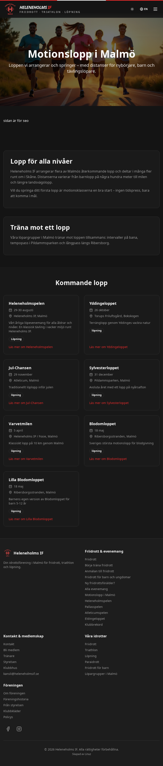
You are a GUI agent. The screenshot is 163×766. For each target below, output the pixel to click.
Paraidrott (92, 662)
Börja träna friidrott (99, 565)
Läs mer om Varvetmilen (26, 459)
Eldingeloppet (95, 619)
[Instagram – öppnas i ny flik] (19, 729)
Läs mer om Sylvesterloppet (109, 403)
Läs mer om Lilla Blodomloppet (31, 519)
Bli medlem (11, 650)
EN (146, 9)
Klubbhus (10, 668)
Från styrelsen (13, 705)
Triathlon (91, 650)
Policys (8, 717)
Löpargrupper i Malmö (101, 674)
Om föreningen (14, 693)
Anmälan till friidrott (99, 571)
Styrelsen (10, 662)
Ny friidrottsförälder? (100, 583)
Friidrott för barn (97, 668)
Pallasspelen (94, 607)
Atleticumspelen (96, 613)
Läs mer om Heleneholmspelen (31, 347)
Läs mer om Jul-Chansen (26, 403)
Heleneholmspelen (98, 601)
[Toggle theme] (132, 9)
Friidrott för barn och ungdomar (108, 577)
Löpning (91, 656)
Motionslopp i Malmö (100, 595)
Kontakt (8, 644)
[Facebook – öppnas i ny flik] (8, 729)
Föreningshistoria (15, 699)
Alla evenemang (96, 589)
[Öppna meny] (155, 9)
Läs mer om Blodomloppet (108, 459)
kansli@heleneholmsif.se (21, 674)
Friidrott (90, 559)
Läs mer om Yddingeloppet (108, 347)
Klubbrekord (94, 625)
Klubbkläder (12, 711)
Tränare (8, 656)
